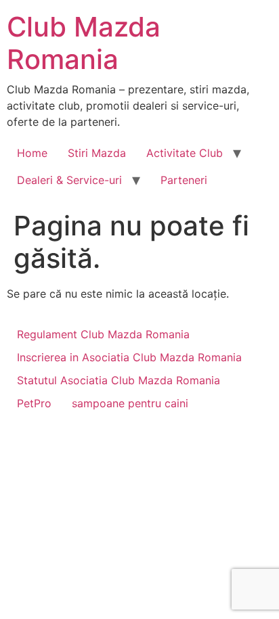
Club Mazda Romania (83, 43)
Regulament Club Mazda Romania (103, 334)
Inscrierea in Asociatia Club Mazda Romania (129, 357)
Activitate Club (184, 153)
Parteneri (183, 180)
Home (32, 153)
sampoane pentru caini (130, 403)
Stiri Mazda (97, 153)
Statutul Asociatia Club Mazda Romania (118, 380)
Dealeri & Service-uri (69, 180)
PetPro (34, 403)
